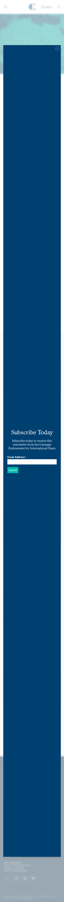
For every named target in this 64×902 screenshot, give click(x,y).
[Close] (57, 48)
